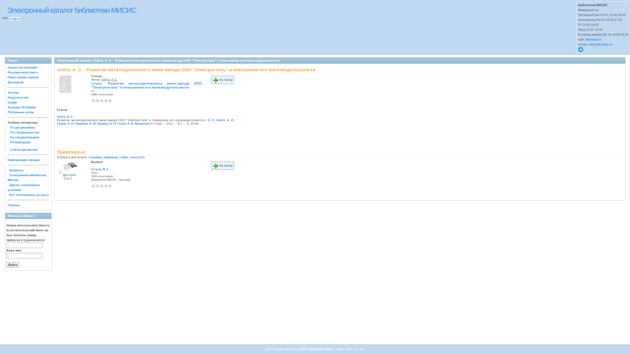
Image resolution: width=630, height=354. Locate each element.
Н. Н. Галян (118, 123)
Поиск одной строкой (23, 77)
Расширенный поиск (22, 72)
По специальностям (24, 132)
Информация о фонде (24, 160)
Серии (12, 102)
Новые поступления (22, 67)
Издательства (18, 97)
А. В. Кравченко (138, 123)
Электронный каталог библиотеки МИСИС (71, 10)
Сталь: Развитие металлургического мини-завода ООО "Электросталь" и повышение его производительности (146, 85)
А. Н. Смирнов (77, 123)
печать (136, 157)
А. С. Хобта (216, 120)
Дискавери (15, 82)
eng (12, 18)
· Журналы (15, 170)
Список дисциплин (23, 149)
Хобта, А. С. (109, 79)
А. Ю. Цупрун (98, 123)
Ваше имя (13, 250)
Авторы (13, 92)
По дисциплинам (22, 127)
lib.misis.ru (593, 39)
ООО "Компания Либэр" (316, 349)
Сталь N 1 (99, 169)
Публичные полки (21, 112)
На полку (226, 80)
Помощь (14, 205)
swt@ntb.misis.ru (600, 44)
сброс (124, 157)
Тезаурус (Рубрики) (22, 107)
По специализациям (24, 137)
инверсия (111, 157)
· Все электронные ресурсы (28, 195)
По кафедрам (20, 142)
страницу (95, 157)
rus (18, 18)
